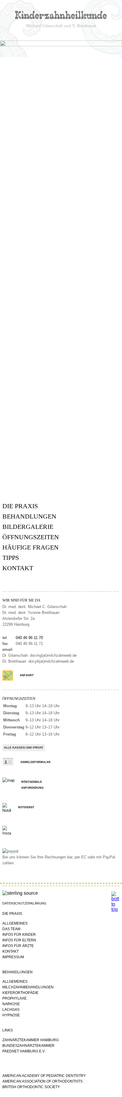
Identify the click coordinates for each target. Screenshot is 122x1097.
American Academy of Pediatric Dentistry (44, 1076)
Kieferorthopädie (20, 993)
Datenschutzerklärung (24, 903)
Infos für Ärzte (18, 946)
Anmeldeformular (35, 762)
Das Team (11, 929)
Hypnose (11, 1015)
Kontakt (17, 568)
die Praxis (20, 506)
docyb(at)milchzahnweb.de (51, 661)
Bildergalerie (27, 526)
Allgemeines (15, 923)
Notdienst (26, 807)
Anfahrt (27, 675)
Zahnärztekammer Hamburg (30, 1040)
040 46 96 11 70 (29, 638)
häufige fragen (30, 547)
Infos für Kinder (19, 935)
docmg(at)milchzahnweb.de (53, 655)
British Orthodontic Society (31, 1087)
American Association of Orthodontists (42, 1081)
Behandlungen (29, 516)
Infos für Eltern (19, 940)
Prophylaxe (14, 998)
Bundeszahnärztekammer (28, 1046)
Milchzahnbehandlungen (28, 987)
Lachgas (11, 1010)
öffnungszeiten (30, 537)
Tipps (10, 557)
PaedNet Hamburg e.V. (23, 1051)
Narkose (11, 1004)
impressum (13, 957)
